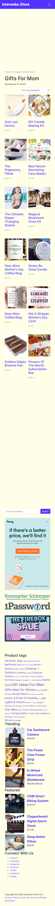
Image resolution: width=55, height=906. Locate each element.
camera (21, 669)
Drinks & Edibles (36, 676)
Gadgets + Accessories (32, 680)
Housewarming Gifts (36, 694)
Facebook (14, 873)
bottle (16, 669)
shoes (44, 706)
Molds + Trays (30, 702)
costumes (24, 676)
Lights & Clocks (15, 702)
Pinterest (14, 867)
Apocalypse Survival (32, 661)
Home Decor (20, 693)
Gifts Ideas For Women (20, 689)
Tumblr (13, 876)
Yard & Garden (19, 717)
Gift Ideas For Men (27, 684)
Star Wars (11, 709)
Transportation (19, 713)
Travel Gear (34, 713)
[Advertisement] (27, 37)
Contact (14, 858)
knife (39, 698)
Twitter (13, 870)
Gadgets (18, 680)
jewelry (9, 698)
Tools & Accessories (33, 709)
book (31, 665)
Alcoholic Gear (14, 660)
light (44, 698)
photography (17, 706)
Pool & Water (29, 706)
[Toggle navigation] (49, 4)
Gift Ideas (16, 72)
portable (38, 706)
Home (7, 72)
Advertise (14, 861)
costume (17, 676)
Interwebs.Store (15, 4)
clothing (21, 672)
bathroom (10, 664)
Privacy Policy (11, 897)
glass (38, 690)
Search (45, 511)
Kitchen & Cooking (25, 698)
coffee (28, 673)
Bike (27, 665)
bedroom (21, 665)
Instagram (14, 864)
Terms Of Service (28, 897)
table (20, 710)
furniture (9, 679)
